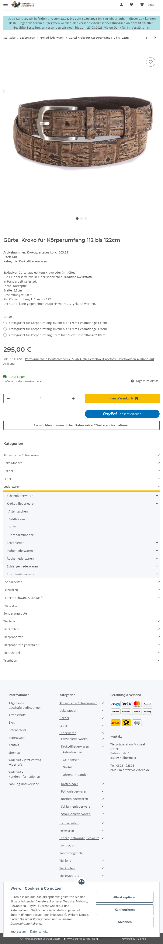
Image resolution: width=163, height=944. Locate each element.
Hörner (8, 471)
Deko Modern (12, 463)
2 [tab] (81, 218)
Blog (11, 722)
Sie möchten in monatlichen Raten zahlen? (81, 425)
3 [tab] (85, 218)
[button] (121, 4)
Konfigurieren (125, 909)
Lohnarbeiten (12, 582)
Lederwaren (12, 487)
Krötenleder (15, 543)
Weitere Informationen (112, 425)
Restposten (11, 606)
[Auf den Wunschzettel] (150, 62)
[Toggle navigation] (5, 2)
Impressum (16, 737)
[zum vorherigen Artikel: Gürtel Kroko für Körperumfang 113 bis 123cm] (146, 37)
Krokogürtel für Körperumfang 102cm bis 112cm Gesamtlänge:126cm (57, 329)
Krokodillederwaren (33, 261)
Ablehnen (125, 922)
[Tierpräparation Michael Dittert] (22, 5)
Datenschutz (17, 730)
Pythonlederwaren (20, 551)
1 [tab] (77, 218)
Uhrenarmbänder (21, 535)
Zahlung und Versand (23, 784)
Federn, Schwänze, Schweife (23, 598)
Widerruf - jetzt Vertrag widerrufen (24, 762)
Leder (7, 479)
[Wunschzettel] (131, 4)
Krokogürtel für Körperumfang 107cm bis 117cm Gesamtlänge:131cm (57, 323)
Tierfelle (9, 621)
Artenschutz (17, 715)
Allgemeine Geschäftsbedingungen (25, 705)
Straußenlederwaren (21, 574)
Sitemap (14, 753)
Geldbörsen (16, 519)
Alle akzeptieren (124, 897)
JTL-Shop (141, 938)
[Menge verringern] (8, 398)
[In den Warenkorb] (6, 51)
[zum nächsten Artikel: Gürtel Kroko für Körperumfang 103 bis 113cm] (155, 37)
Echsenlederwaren (20, 496)
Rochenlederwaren (20, 558)
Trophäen (10, 660)
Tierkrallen (11, 629)
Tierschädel (11, 653)
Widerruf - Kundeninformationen (24, 774)
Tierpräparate (13, 637)
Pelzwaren (10, 590)
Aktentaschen (18, 511)
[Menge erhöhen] (73, 398)
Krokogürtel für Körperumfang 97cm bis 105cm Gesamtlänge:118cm (56, 335)
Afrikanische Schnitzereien (22, 455)
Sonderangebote (15, 613)
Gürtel (12, 527)
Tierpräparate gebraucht (21, 645)
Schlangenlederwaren (22, 566)
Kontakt (13, 745)
